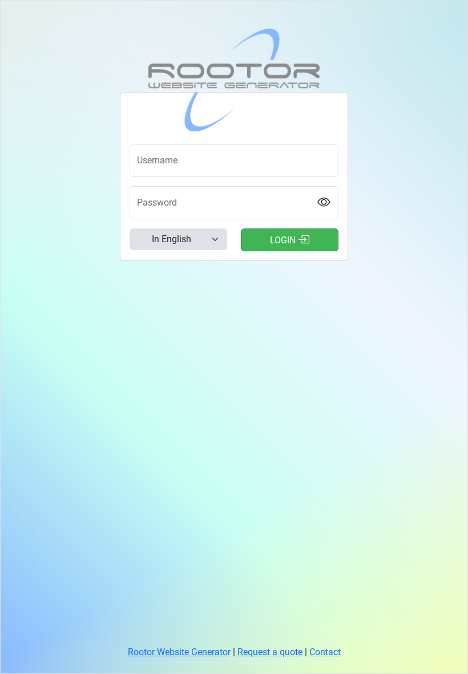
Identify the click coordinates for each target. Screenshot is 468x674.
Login (284, 240)
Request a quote (269, 652)
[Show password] (324, 202)
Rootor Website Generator (179, 652)
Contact (325, 652)
